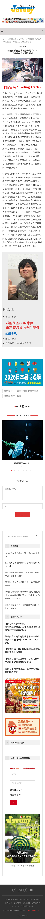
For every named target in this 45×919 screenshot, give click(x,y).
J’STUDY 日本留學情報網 (22, 906)
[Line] (31, 890)
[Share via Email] (29, 406)
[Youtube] (25, 890)
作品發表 (22, 39)
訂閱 (13, 802)
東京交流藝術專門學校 (27, 391)
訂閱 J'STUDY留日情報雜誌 (22, 865)
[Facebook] (14, 890)
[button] (4, 446)
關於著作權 (24, 899)
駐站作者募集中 (12, 899)
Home (5, 39)
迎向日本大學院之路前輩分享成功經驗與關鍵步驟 (22, 670)
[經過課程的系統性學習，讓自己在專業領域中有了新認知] (22, 440)
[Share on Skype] (26, 406)
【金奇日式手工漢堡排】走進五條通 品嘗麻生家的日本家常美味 (22, 660)
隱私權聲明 (34, 899)
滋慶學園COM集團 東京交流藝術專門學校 (20, 325)
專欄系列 (13, 39)
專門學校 (8, 391)
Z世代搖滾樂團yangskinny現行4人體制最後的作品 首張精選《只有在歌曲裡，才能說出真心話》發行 (22, 595)
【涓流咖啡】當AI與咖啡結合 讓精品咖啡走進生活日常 (22, 651)
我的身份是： (16, 790)
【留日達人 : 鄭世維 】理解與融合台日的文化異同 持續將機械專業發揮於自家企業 (22, 626)
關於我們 (8, 903)
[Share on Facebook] (20, 406)
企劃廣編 (17, 903)
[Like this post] (17, 406)
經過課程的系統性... (22, 463)
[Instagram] (20, 890)
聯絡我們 (26, 903)
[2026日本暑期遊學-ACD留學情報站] (22, 361)
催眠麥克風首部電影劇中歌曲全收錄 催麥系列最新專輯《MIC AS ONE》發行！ (22, 639)
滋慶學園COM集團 (12, 395)
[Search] (42, 31)
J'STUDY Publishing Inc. (33, 910)
